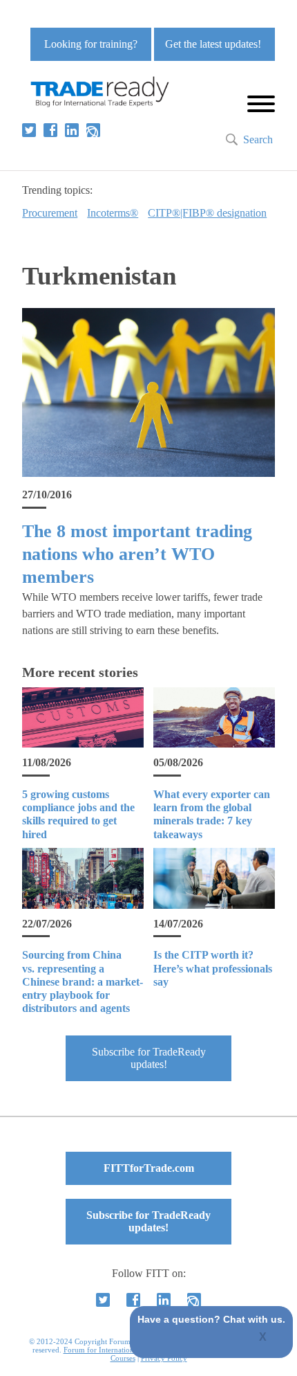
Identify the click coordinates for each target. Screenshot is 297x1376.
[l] (72, 130)
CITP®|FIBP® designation (207, 213)
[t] (29, 130)
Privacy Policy (164, 1358)
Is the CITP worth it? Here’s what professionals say (212, 968)
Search (258, 139)
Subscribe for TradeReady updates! (149, 1058)
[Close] (263, 1338)
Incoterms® (112, 213)
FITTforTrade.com (149, 1168)
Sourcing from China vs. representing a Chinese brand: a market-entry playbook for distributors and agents (82, 981)
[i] (93, 130)
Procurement (49, 213)
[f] (50, 130)
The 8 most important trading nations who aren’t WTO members (137, 554)
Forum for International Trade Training (127, 1350)
